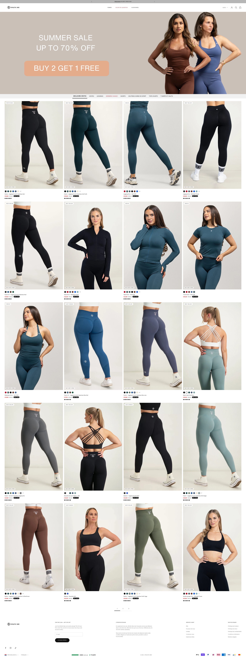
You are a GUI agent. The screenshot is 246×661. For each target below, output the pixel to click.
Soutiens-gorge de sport (137, 96)
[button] (8, 198)
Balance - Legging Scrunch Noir (131, 495)
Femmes (110, 7)
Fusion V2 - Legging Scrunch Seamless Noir (15, 294)
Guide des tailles (190, 637)
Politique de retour (232, 628)
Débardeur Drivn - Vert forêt (11, 395)
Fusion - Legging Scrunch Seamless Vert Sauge (194, 495)
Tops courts (153, 96)
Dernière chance (112, 96)
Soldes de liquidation (122, 7)
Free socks (117, 1)
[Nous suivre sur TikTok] (16, 648)
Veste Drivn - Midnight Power (71, 294)
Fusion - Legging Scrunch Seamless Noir (15, 194)
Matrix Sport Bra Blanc (188, 395)
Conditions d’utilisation (234, 634)
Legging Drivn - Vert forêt (130, 194)
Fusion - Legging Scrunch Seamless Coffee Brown (17, 596)
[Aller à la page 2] (129, 608)
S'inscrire (62, 640)
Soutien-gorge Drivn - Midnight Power (192, 596)
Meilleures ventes (79, 96)
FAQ (187, 626)
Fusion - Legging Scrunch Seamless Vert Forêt (75, 194)
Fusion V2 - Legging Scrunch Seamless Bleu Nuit (76, 395)
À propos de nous (190, 628)
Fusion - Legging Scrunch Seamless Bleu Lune (135, 395)
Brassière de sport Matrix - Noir (72, 495)
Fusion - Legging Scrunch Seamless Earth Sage (135, 596)
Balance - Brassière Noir (70, 596)
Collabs (188, 631)
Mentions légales (232, 637)
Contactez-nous (190, 634)
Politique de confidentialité (234, 631)
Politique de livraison (233, 626)
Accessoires (135, 7)
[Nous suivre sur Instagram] (11, 648)
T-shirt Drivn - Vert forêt (189, 294)
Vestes (91, 96)
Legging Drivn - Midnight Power (191, 194)
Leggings (100, 96)
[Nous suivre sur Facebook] (6, 648)
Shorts (123, 96)
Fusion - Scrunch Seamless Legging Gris (15, 495)
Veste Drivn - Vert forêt (129, 294)
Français (23, 655)
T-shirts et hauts (167, 96)
